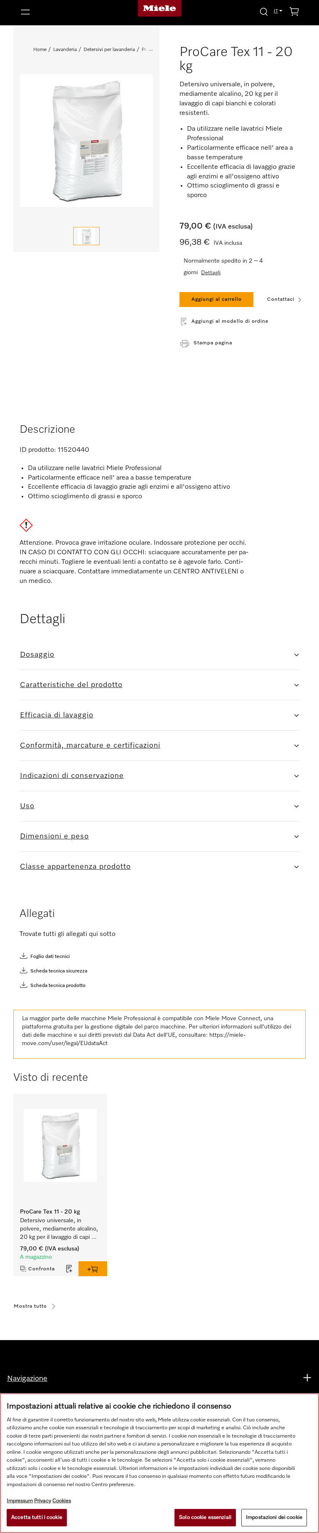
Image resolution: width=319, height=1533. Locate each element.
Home (40, 49)
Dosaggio (37, 654)
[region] (159, 1463)
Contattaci (280, 299)
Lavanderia (65, 49)
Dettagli (211, 272)
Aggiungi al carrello (216, 299)
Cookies (61, 1501)
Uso (27, 806)
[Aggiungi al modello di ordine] (69, 1268)
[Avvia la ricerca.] (263, 11)
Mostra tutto (30, 1306)
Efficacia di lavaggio (56, 715)
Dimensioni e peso (54, 836)
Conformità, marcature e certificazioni (90, 745)
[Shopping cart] (294, 13)
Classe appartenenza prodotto (75, 866)
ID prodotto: (38, 450)
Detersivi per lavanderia (109, 49)
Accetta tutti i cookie (36, 1517)
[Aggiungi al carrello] (93, 1268)
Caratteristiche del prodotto (71, 685)
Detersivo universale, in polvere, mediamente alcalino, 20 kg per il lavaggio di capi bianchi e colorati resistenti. (60, 1229)
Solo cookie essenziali (205, 1517)
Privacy (42, 1501)
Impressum (20, 1501)
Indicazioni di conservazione (72, 776)
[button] (62, 12)
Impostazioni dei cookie (274, 1517)
